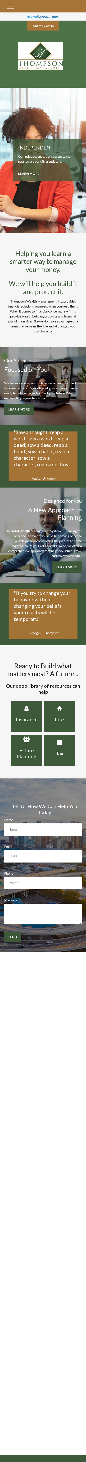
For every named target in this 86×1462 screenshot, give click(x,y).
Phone (8, 873)
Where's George (43, 25)
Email (8, 846)
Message (10, 900)
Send (12, 937)
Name (8, 820)
